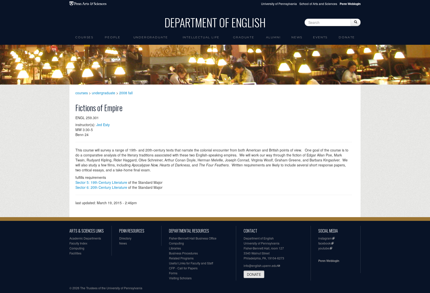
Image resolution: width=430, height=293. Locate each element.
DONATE (254, 274)
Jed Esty (103, 124)
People (112, 37)
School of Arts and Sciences (318, 3)
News (296, 37)
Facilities (75, 253)
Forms (173, 273)
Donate (347, 37)
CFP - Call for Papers (183, 268)
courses (81, 92)
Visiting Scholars (180, 278)
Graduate (243, 37)
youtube (323, 248)
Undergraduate (150, 37)
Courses (84, 37)
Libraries (175, 248)
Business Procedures (183, 253)
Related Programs (181, 258)
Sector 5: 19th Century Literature (101, 182)
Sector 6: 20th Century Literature (101, 187)
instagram (325, 238)
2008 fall (126, 92)
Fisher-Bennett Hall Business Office (192, 238)
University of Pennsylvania (279, 3)
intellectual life (201, 37)
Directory (125, 238)
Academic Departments (85, 238)
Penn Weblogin (328, 260)
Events (320, 37)
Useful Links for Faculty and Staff (191, 263)
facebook (324, 243)
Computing (76, 248)
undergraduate (103, 92)
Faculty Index (78, 243)
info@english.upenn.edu (260, 265)
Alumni (273, 37)
